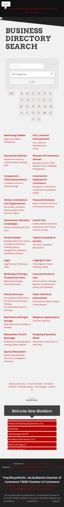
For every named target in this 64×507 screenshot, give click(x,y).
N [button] (27, 106)
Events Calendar (35, 384)
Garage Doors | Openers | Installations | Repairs (15, 251)
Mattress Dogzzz (17, 442)
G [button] (22, 99)
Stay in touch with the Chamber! (37, 463)
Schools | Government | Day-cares (17, 229)
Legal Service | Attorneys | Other (16, 265)
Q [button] (45, 106)
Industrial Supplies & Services (44, 239)
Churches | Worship (41, 320)
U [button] (33, 112)
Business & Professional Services (46, 157)
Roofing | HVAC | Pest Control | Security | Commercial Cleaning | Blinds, (17, 244)
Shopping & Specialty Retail (44, 336)
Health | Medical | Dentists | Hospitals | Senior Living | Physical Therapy (45, 226)
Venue (36, 148)
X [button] (50, 112)
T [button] (27, 112)
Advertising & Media (14, 135)
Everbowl (13, 427)
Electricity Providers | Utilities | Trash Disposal (46, 303)
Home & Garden (12, 237)
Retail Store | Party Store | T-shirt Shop (46, 343)
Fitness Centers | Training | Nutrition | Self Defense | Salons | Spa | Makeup (44, 284)
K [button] (44, 99)
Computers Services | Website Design (13, 184)
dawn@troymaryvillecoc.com (38, 489)
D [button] (39, 93)
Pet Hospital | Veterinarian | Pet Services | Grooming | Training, (16, 301)
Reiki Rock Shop (16, 447)
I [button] (33, 99)
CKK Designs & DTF (18, 432)
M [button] (21, 106)
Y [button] (33, 119)
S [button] (21, 112)
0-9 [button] (11, 93)
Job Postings (40, 387)
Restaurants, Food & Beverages (15, 336)
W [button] (45, 112)
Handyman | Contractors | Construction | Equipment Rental (44, 189)
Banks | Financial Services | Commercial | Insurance (45, 205)
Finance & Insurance (43, 199)
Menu (5, 4)
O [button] (33, 106)
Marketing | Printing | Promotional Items (16, 275)
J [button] (38, 99)
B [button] (27, 93)
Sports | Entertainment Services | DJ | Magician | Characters (15, 358)
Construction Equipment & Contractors (40, 179)
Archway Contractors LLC (21, 437)
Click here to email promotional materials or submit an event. (36, 467)
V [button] (38, 112)
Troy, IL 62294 (29, 485)
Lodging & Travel (42, 260)
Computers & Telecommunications (15, 177)
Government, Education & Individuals (17, 222)
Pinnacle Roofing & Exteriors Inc (25, 421)
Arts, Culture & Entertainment (41, 137)
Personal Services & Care (43, 275)
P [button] (39, 106)
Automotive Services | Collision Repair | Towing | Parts (16, 162)
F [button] (50, 93)
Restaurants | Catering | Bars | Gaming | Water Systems (17, 343)
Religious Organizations (46, 317)
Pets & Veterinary (13, 294)
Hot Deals (48, 384)
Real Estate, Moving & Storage (16, 319)
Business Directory (17, 384)
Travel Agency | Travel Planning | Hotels (42, 265)
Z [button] (38, 119)
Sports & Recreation (15, 351)
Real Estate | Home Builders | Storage (17, 326)
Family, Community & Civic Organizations (15, 201)
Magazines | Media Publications (12, 140)
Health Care (39, 220)
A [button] (22, 93)
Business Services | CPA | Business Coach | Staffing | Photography (45, 166)
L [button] (50, 99)
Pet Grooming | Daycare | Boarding (15, 308)
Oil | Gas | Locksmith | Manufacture (42, 246)
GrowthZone (20, 501)
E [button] (45, 93)
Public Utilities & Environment (42, 296)
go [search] (33, 81)
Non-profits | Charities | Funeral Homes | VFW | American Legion (14, 210)
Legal (7, 260)
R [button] (51, 106)
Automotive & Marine (15, 155)
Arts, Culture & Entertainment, (39, 144)
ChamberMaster (45, 501)
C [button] (33, 93)
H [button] (28, 99)
